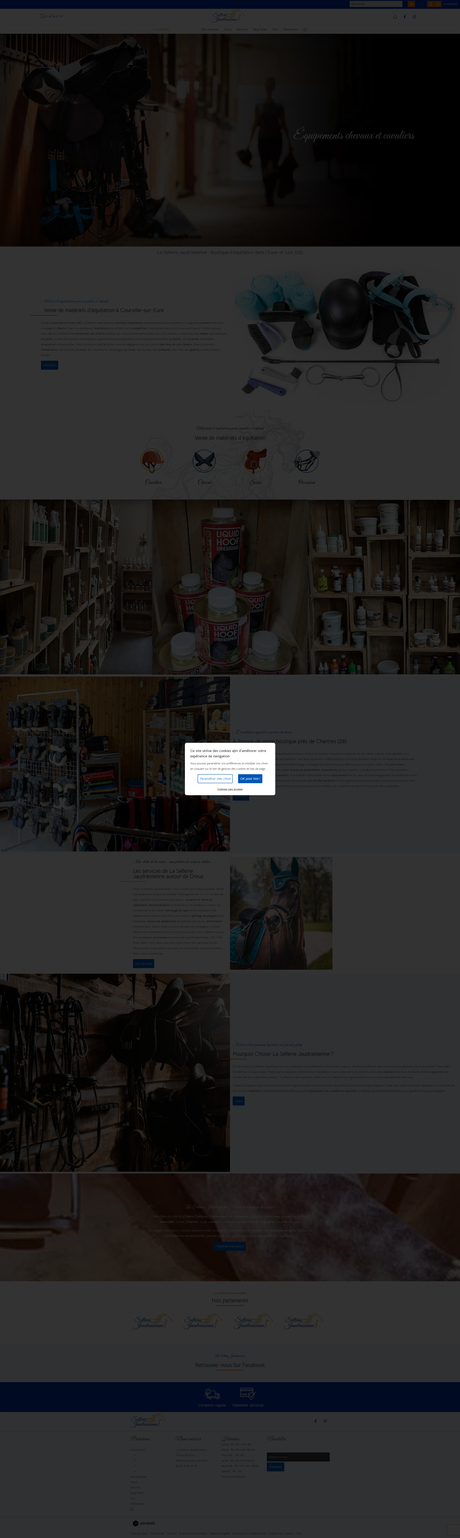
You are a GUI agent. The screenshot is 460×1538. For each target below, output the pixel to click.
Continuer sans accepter (230, 789)
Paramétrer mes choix (215, 779)
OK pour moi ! (250, 778)
